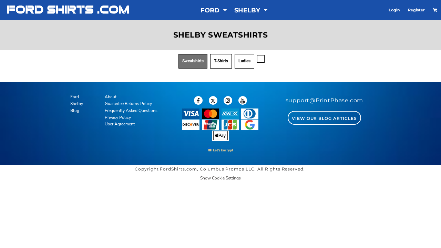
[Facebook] (198, 100)
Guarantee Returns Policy (128, 103)
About (110, 97)
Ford (74, 97)
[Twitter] (213, 100)
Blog (74, 110)
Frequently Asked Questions (131, 110)
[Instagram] (228, 100)
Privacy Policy (118, 117)
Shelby (76, 103)
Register (416, 10)
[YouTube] (242, 100)
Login (394, 10)
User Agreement (120, 124)
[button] (214, 10)
